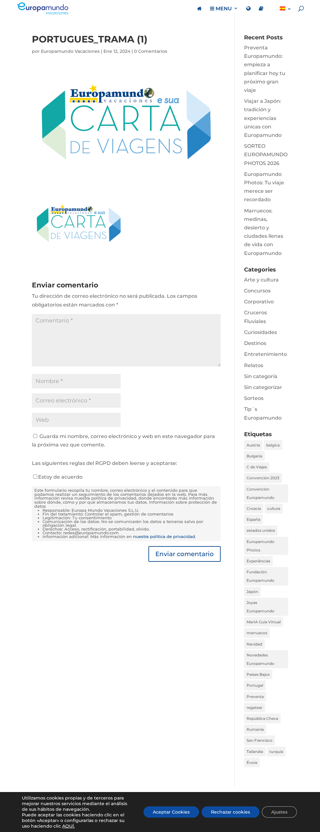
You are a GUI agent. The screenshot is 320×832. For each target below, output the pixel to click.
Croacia (254, 508)
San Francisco (259, 740)
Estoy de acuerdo (60, 477)
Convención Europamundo (260, 493)
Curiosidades (260, 332)
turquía (276, 751)
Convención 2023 (263, 478)
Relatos (253, 365)
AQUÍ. (68, 826)
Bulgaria (254, 456)
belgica (273, 445)
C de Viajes (257, 467)
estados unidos (261, 530)
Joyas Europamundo (260, 606)
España (253, 519)
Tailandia (255, 751)
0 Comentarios (150, 51)
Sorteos (253, 398)
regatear (254, 707)
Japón (252, 591)
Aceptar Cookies (171, 812)
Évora (252, 762)
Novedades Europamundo (260, 659)
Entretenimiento (265, 354)
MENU (223, 9)
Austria (253, 445)
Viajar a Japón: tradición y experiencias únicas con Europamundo (263, 118)
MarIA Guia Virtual (264, 622)
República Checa (262, 718)
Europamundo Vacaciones (70, 51)
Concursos (257, 291)
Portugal (255, 685)
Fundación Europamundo (260, 576)
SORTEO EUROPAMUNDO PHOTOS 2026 (266, 154)
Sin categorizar (263, 387)
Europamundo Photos (260, 545)
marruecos (257, 632)
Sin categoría (261, 376)
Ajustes (279, 812)
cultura (273, 508)
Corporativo (259, 302)
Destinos (255, 343)
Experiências (258, 561)
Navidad (254, 644)
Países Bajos (258, 674)
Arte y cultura (261, 280)
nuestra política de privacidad (164, 536)
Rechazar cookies (230, 812)
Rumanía (255, 729)
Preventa (255, 696)
